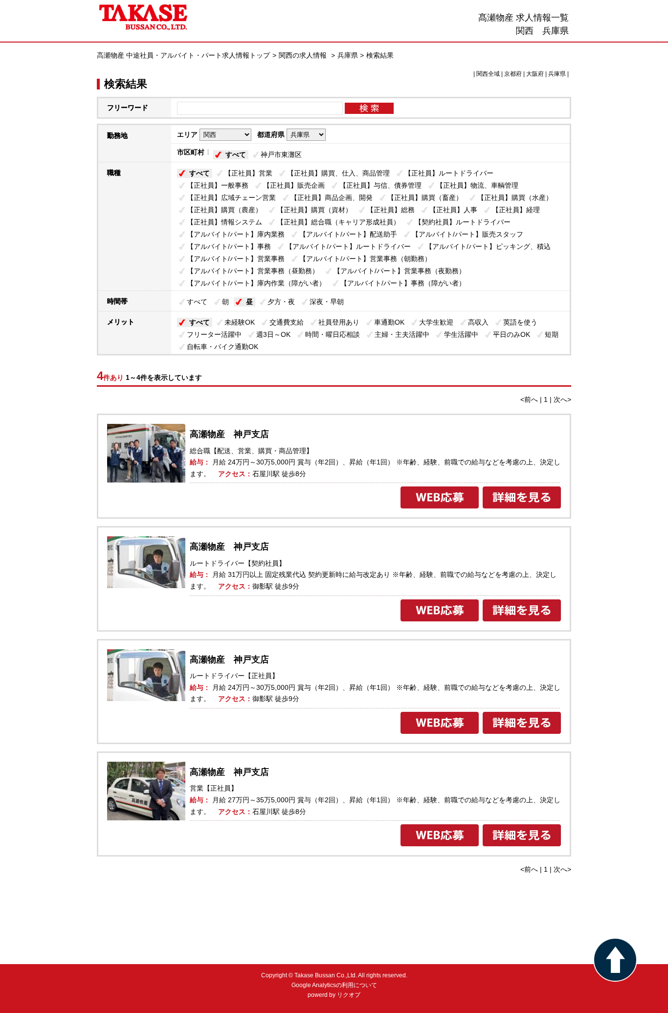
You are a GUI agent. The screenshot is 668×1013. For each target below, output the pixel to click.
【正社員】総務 (391, 210)
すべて (235, 154)
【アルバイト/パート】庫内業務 (236, 234)
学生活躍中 (461, 334)
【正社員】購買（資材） (314, 210)
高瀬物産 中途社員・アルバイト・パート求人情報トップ (183, 55)
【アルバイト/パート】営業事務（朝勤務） (365, 259)
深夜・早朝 (327, 302)
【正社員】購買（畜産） (425, 197)
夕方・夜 (281, 302)
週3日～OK (273, 334)
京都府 (513, 73)
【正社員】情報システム (224, 222)
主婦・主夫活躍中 (402, 334)
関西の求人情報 (304, 55)
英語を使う (520, 322)
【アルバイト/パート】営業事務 (236, 259)
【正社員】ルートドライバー (448, 173)
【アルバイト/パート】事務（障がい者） (403, 283)
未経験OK (239, 322)
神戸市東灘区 (281, 154)
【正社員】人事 (453, 210)
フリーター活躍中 (214, 334)
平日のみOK (511, 334)
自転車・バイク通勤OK (222, 347)
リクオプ (348, 994)
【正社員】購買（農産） (224, 210)
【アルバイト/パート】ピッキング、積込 (488, 246)
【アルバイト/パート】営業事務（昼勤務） (253, 271)
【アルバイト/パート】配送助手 (348, 234)
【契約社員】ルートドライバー (463, 222)
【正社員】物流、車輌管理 (477, 185)
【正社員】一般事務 (217, 185)
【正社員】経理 (516, 210)
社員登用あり (338, 322)
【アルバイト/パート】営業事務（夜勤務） (400, 271)
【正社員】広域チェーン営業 (231, 197)
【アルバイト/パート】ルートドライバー (348, 246)
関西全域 (488, 73)
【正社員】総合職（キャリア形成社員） (338, 222)
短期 (551, 334)
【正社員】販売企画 (294, 185)
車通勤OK (389, 322)
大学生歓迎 (436, 322)
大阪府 (535, 73)
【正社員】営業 (248, 173)
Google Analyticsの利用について (334, 985)
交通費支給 (286, 322)
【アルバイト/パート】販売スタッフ (467, 234)
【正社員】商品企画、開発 (331, 197)
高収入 (478, 322)
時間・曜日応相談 (332, 334)
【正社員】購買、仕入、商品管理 (338, 173)
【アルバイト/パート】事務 (229, 246)
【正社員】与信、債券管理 (380, 185)
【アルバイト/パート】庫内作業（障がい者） (256, 283)
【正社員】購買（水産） (515, 197)
